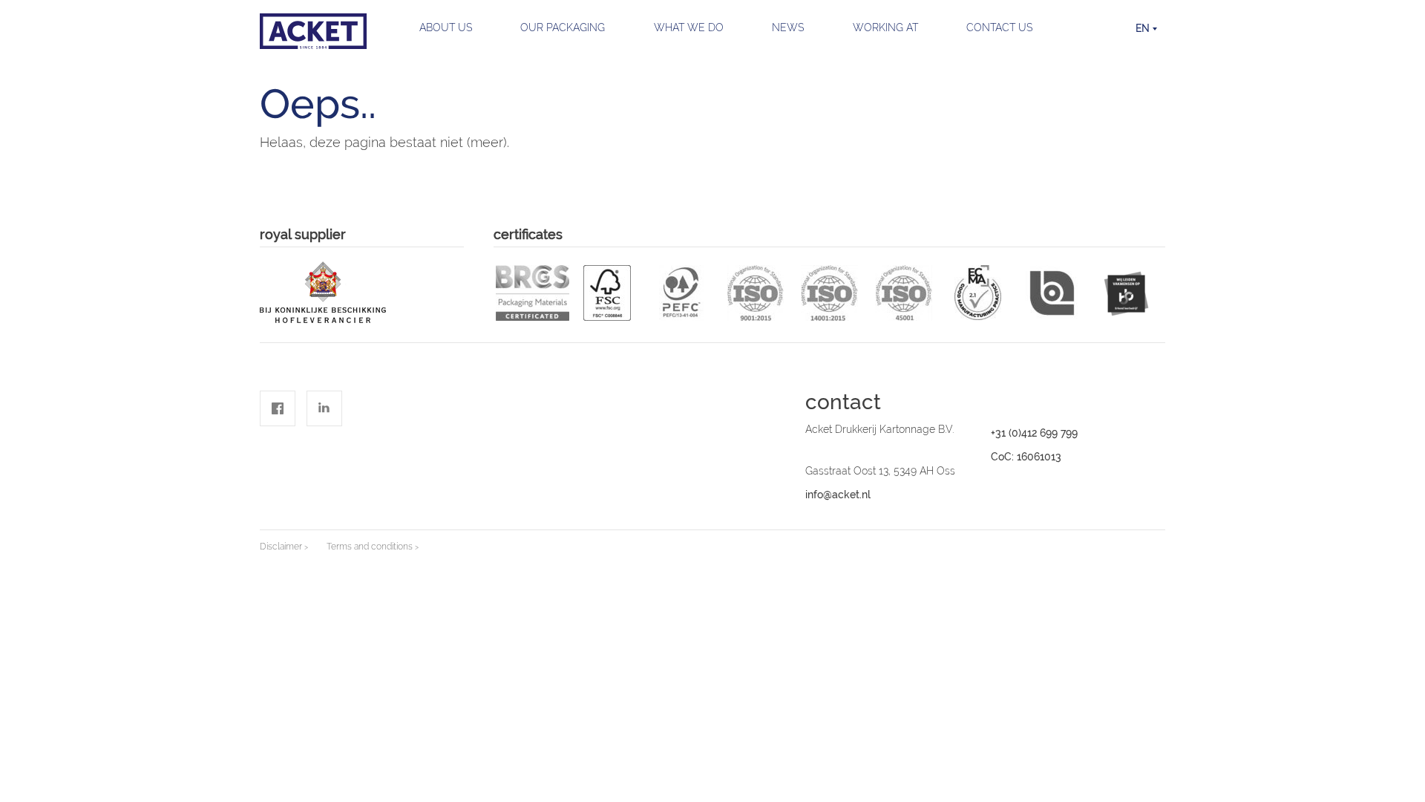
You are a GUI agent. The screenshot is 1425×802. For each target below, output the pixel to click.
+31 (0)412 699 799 (1034, 433)
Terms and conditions (370, 546)
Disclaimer (281, 546)
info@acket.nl (838, 495)
